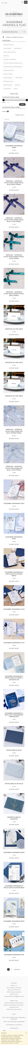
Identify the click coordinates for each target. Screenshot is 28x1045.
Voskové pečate (17, 48)
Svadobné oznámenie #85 (14, 954)
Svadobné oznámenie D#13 (14, 503)
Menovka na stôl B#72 (14, 362)
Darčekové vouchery (8, 81)
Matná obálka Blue (14, 750)
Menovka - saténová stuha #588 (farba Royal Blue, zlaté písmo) (14, 219)
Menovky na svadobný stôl (10, 59)
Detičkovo (17, 84)
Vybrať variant (14, 153)
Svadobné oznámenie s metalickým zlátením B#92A (14, 573)
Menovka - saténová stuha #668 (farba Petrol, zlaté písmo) (14, 256)
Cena (3, 102)
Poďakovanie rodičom (9, 70)
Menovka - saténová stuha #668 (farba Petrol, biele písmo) (14, 293)
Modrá (5, 111)
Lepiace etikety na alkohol (10, 52)
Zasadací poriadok (8, 77)
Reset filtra (20, 115)
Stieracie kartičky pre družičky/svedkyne (13, 66)
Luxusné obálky (7, 48)
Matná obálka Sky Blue (14, 783)
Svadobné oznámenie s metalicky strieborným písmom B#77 (14, 714)
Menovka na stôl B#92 (14, 329)
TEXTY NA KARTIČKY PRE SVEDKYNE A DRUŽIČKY (14, 1018)
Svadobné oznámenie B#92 (14, 852)
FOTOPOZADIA (14, 1028)
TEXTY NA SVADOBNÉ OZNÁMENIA (14, 1021)
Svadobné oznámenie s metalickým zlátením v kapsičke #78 (14, 677)
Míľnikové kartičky (8, 84)
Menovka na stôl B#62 (14, 396)
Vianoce (16, 88)
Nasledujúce (17, 969)
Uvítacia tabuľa (18, 77)
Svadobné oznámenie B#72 (14, 921)
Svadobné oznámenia (9, 44)
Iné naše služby (7, 88)
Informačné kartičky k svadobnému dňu (13, 63)
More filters (14, 93)
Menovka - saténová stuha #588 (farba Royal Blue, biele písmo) (14, 182)
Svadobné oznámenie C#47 (14, 642)
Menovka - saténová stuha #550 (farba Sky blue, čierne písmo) (14, 431)
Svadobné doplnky (8, 73)
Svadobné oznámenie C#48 (14, 609)
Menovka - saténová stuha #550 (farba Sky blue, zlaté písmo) (14, 468)
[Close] (26, 1033)
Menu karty (6, 55)
